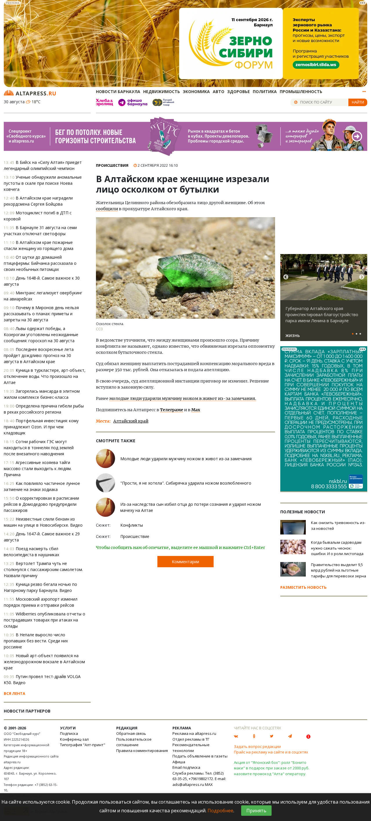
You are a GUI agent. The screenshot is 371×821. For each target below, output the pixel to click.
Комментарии (185, 561)
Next (362, 277)
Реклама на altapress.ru (194, 733)
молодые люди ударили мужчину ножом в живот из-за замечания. (182, 398)
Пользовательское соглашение (134, 742)
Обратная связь (131, 733)
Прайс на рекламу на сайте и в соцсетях (271, 752)
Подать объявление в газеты (200, 756)
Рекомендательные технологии (191, 747)
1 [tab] (352, 334)
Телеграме (171, 409)
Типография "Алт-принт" (82, 744)
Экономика (196, 91)
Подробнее (220, 810)
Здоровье (238, 91)
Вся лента (14, 693)
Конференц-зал (74, 739)
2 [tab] (356, 334)
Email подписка (186, 767)
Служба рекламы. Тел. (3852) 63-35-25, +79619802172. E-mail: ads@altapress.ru (199, 779)
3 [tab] (360, 334)
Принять (256, 810)
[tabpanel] (323, 300)
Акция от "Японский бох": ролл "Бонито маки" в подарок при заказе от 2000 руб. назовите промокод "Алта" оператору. (271, 768)
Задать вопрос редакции (257, 746)
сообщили (107, 208)
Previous (286, 277)
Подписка (69, 733)
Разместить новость (303, 587)
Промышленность (301, 91)
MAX (209, 784)
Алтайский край (130, 421)
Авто (218, 91)
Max (195, 409)
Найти (358, 102)
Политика (265, 91)
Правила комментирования (142, 750)
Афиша (178, 761)
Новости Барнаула (118, 91)
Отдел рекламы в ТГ (190, 739)
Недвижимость (161, 91)
